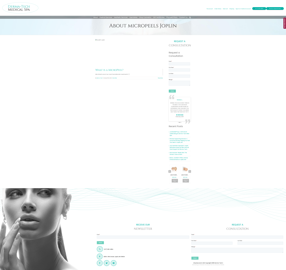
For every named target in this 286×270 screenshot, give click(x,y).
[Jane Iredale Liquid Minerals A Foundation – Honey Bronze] (185, 169)
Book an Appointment (275, 8)
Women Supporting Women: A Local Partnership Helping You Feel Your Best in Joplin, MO (180, 140)
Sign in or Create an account (243, 8)
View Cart (225, 8)
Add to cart (175, 180)
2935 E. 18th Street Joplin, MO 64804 (114, 256)
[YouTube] (113, 263)
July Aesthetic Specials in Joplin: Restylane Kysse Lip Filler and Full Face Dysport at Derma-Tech (179, 147)
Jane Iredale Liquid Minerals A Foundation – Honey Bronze (185, 175)
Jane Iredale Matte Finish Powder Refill (174, 175)
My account (210, 8)
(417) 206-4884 (259, 8)
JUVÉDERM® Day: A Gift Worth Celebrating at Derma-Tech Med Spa (179, 133)
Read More (160, 78)
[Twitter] (107, 263)
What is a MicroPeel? (109, 70)
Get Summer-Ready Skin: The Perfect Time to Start (178, 153)
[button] (190, 17)
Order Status (217, 8)
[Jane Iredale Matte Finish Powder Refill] (174, 169)
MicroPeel (115, 78)
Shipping (231, 8)
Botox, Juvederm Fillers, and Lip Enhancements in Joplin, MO (179, 158)
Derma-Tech (99, 78)
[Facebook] (100, 263)
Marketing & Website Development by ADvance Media (208, 265)
